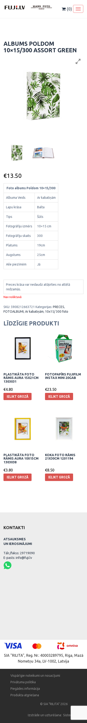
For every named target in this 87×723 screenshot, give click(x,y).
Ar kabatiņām (34, 311)
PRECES (58, 307)
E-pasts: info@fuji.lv (17, 558)
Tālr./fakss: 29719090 (19, 553)
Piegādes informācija (25, 688)
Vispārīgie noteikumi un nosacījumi (35, 675)
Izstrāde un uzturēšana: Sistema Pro (54, 715)
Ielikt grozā (17, 396)
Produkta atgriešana (24, 695)
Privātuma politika (23, 682)
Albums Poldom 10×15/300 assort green (40, 46)
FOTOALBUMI (13, 311)
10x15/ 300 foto (56, 311)
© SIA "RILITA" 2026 (54, 704)
